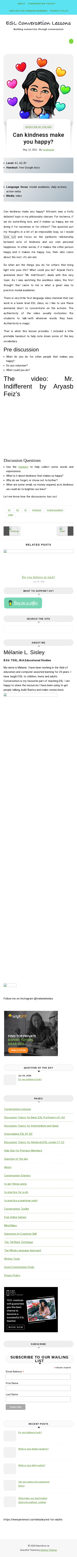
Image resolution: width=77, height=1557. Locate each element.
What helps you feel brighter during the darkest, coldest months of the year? (32, 1501)
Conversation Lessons (17, 1109)
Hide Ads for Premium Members (28, 11)
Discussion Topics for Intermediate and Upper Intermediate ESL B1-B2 (31, 1130)
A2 (17, 510)
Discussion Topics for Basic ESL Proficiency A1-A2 (34, 1117)
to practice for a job (16, 1192)
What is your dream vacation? (33, 1449)
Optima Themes (48, 1550)
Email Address (15, 1371)
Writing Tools (12, 1258)
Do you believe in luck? (38, 577)
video (10, 515)
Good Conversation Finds (19, 1267)
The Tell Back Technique (18, 1242)
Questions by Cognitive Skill (20, 1233)
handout (23, 467)
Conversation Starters (17, 1175)
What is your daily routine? (31, 1465)
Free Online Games (15, 1217)
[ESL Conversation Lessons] (38, 23)
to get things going (15, 1183)
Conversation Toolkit (42, 4)
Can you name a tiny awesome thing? (33, 1483)
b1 (26, 510)
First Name (12, 1383)
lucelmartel (48, 149)
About (21, 4)
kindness (36, 510)
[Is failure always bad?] (12, 531)
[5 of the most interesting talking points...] (65, 531)
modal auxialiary (55, 510)
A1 (9, 510)
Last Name (12, 1394)
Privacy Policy (59, 11)
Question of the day (38, 127)
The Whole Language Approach (22, 1250)
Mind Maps (10, 1225)
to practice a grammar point (21, 1200)
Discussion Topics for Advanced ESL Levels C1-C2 (34, 1142)
